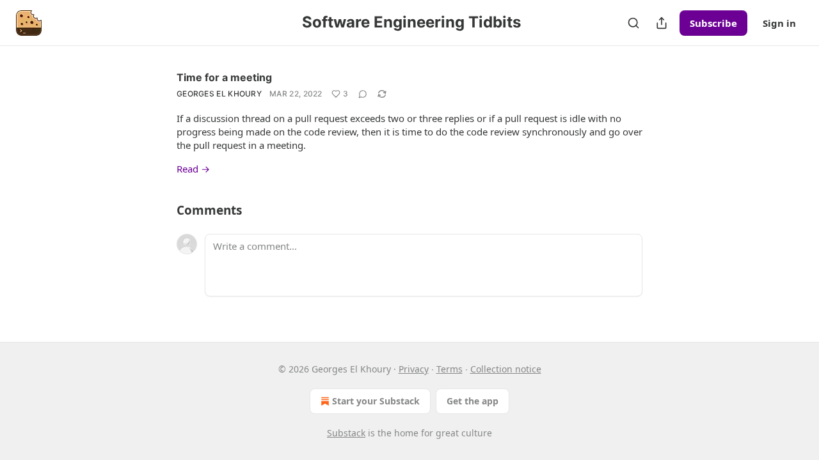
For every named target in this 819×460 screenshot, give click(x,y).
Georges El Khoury (219, 93)
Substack (346, 433)
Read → (193, 168)
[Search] (633, 23)
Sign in (779, 23)
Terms (449, 369)
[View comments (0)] (362, 94)
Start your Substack (376, 401)
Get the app (472, 401)
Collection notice (505, 369)
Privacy (414, 369)
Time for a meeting (224, 77)
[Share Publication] (661, 23)
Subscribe (713, 23)
